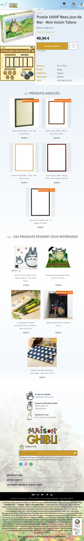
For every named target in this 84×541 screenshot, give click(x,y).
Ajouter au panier (52, 46)
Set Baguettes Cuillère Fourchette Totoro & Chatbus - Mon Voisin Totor (25, 325)
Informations (14, 475)
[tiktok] (31, 464)
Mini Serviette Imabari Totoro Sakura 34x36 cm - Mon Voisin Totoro (26, 278)
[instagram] (26, 464)
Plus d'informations (45, 32)
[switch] (77, 533)
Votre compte (14, 479)
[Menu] (80, 519)
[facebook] (21, 464)
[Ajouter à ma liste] (73, 46)
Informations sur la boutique (24, 484)
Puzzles (40, 13)
